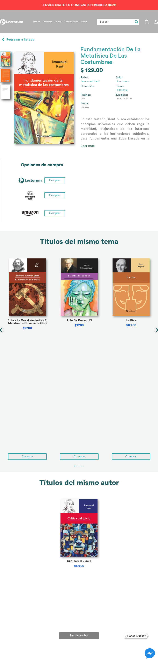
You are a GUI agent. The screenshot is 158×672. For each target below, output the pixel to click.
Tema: (120, 86)
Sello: (119, 77)
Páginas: (85, 94)
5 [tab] (83, 466)
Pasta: (84, 103)
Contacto (83, 22)
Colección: (87, 86)
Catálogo (58, 22)
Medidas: (122, 94)
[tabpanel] (27, 359)
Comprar (54, 195)
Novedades (47, 22)
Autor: (84, 77)
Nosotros (36, 22)
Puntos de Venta (71, 22)
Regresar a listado (20, 39)
